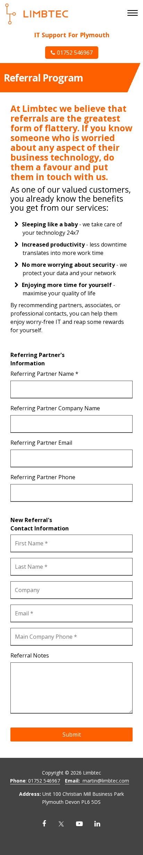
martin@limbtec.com (97, 780)
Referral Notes (29, 655)
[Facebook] (44, 823)
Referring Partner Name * (44, 374)
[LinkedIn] (97, 823)
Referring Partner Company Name (55, 408)
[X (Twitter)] (61, 823)
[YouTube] (79, 823)
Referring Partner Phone (42, 477)
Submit (71, 734)
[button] (133, 13)
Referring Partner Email (41, 442)
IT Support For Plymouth (71, 35)
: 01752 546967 (35, 780)
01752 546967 (75, 52)
